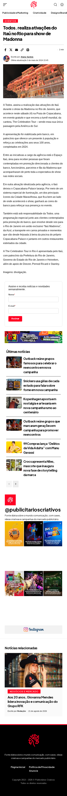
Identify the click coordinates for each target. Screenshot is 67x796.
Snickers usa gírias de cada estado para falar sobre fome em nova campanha (41, 385)
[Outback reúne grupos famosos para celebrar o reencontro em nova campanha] (14, 362)
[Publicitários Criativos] (34, 4)
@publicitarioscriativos (33, 509)
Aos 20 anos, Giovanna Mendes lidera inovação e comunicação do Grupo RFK (33, 701)
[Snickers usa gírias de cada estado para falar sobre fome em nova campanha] (14, 384)
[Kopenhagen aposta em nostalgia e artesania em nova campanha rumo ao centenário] (14, 402)
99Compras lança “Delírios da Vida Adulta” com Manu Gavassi (41, 448)
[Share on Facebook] (5, 49)
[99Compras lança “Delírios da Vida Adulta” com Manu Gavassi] (14, 447)
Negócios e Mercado (24, 691)
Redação (21, 711)
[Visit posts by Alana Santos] (6, 58)
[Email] (16, 49)
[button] (5, 4)
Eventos (10, 21)
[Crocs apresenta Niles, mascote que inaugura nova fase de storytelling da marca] (14, 465)
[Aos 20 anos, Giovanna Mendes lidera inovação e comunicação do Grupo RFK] (33, 670)
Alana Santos (27, 57)
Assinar (15, 318)
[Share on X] (11, 49)
